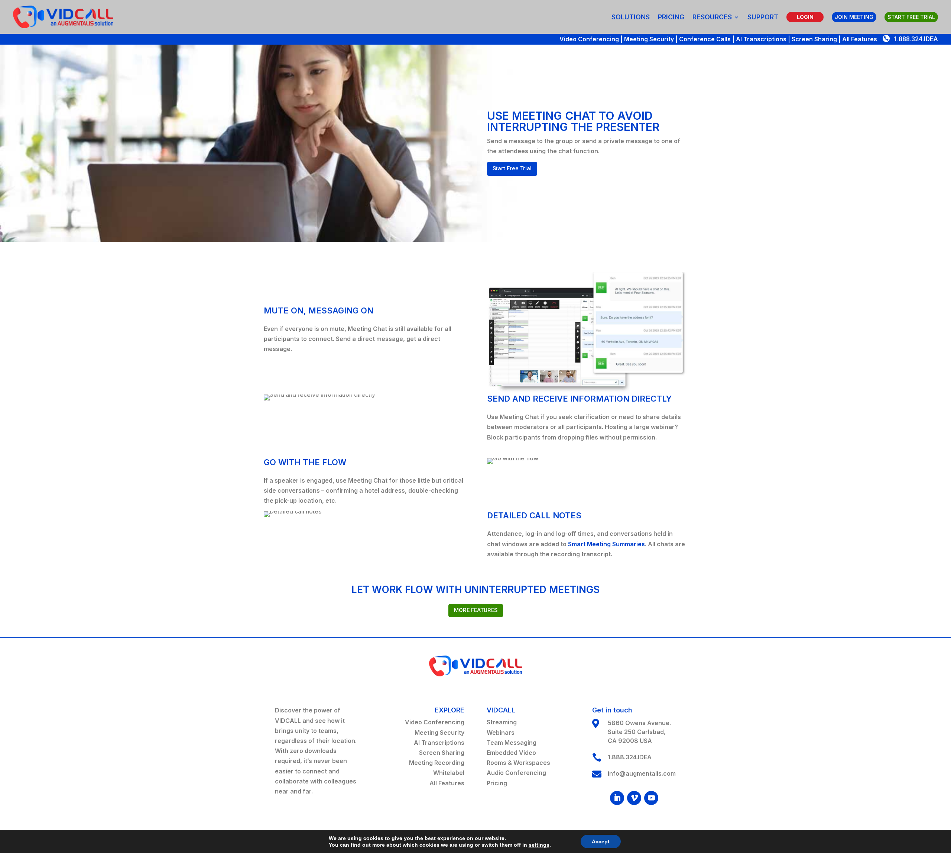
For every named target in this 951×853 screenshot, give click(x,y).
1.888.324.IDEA (915, 39)
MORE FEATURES (475, 610)
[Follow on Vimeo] (634, 798)
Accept (601, 841)
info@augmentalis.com (642, 773)
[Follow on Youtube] (651, 798)
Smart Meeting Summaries (606, 544)
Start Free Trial (512, 168)
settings (539, 845)
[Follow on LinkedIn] (617, 798)
